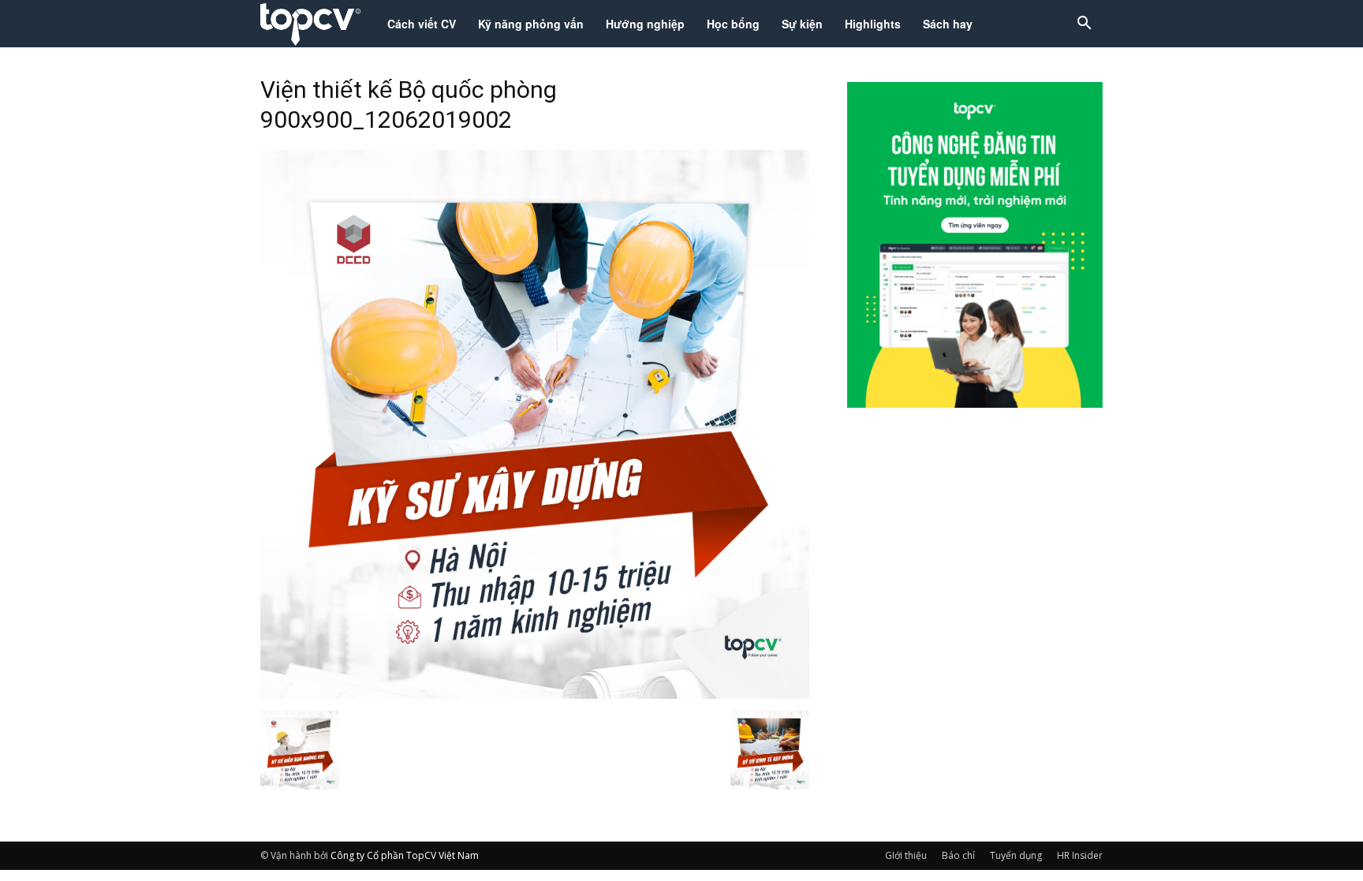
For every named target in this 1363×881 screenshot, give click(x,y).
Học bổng (733, 24)
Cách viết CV (421, 24)
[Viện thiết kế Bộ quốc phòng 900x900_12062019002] (534, 694)
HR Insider (1080, 855)
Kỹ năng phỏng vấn (531, 24)
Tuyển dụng (1016, 855)
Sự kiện (802, 24)
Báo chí (958, 855)
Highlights (873, 24)
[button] (1084, 24)
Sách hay (948, 24)
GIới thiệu (906, 855)
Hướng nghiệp (645, 24)
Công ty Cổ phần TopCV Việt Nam (404, 855)
